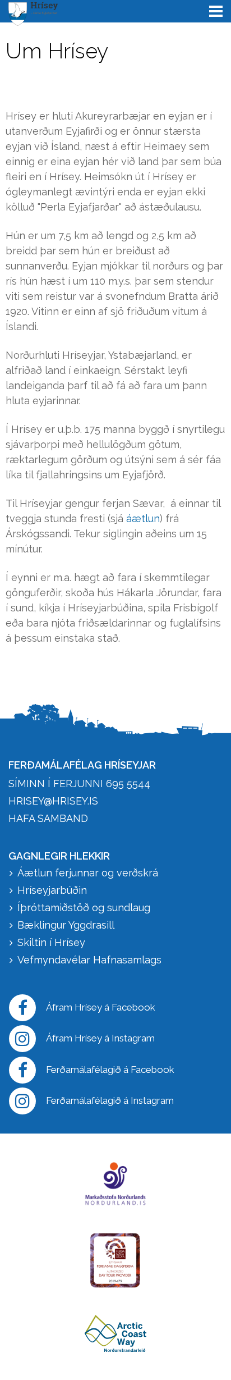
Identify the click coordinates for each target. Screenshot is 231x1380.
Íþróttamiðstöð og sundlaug (83, 907)
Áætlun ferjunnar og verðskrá (87, 873)
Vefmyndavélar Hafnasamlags (90, 960)
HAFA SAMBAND (48, 818)
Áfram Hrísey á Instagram (100, 1038)
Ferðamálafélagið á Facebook (110, 1069)
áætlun (143, 518)
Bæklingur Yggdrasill (65, 925)
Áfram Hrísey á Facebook (100, 1007)
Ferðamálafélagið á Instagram (110, 1100)
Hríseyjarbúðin (52, 890)
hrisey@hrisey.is (53, 801)
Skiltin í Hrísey (51, 942)
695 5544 (128, 783)
